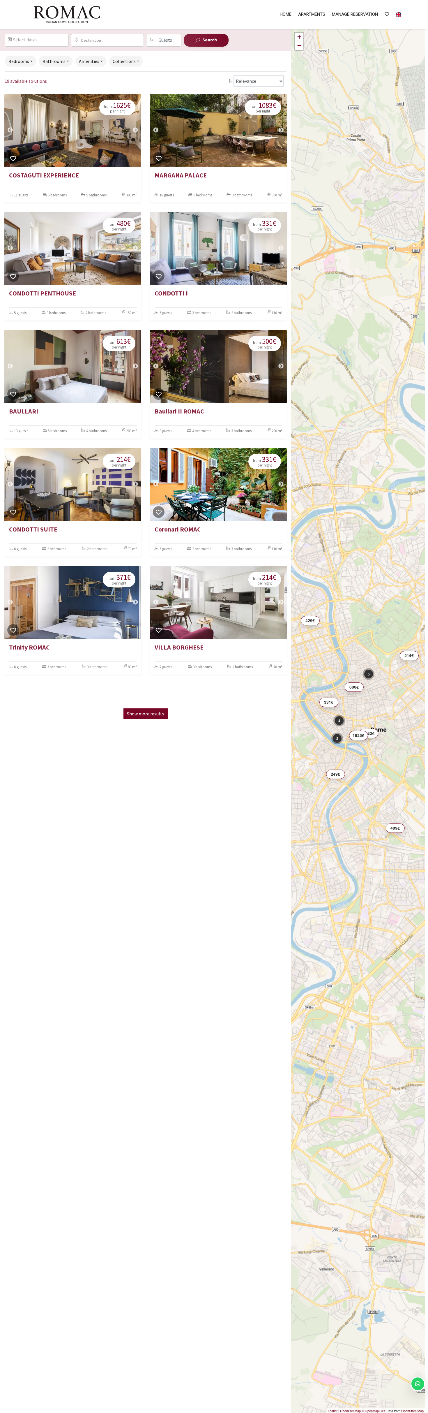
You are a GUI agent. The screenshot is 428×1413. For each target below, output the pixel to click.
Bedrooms (18, 61)
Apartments (311, 14)
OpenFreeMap (350, 1410)
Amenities (89, 61)
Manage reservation (355, 14)
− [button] (299, 45)
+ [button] (299, 37)
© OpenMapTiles (373, 1410)
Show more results (145, 714)
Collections (124, 61)
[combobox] (110, 40)
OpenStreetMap (412, 1410)
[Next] (135, 130)
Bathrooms (54, 61)
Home (285, 14)
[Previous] (10, 130)
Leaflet (332, 1410)
